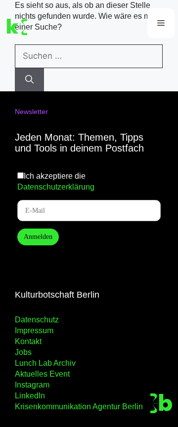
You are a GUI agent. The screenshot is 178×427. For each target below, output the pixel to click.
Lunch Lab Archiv (45, 363)
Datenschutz (37, 319)
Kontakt (28, 341)
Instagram (32, 385)
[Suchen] (29, 80)
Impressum (34, 330)
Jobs (23, 352)
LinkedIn (30, 395)
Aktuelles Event (42, 374)
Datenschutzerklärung (55, 187)
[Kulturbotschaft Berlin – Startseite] (43, 27)
